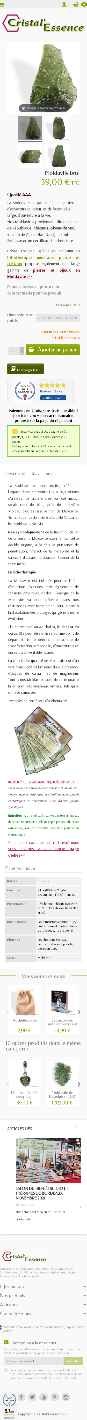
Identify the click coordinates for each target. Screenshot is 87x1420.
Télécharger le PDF (25, 368)
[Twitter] (32, 1397)
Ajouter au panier (57, 349)
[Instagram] (66, 1397)
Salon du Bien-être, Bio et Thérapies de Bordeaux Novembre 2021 (42, 1193)
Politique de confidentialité (60, 1378)
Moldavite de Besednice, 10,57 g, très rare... (62, 1096)
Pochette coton (25, 1020)
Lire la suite (23, 1219)
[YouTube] (43, 1397)
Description (16, 473)
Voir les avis (53, 398)
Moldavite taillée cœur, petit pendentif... (24, 1096)
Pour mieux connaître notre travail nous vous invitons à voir (43, 849)
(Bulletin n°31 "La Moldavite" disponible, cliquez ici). (41, 782)
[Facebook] (21, 1397)
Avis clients (41, 473)
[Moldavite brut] (30, 129)
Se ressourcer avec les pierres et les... (62, 1024)
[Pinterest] (55, 1397)
